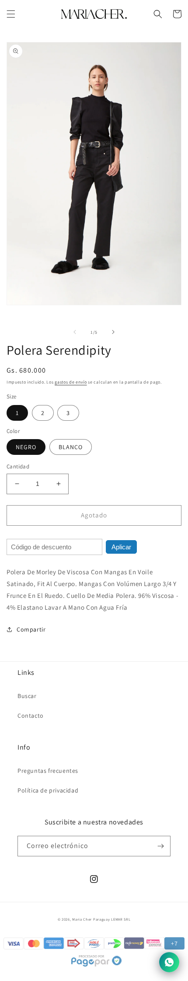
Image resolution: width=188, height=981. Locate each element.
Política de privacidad (47, 790)
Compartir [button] (31, 629)
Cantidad (18, 466)
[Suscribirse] (160, 846)
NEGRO (26, 447)
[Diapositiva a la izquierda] (74, 332)
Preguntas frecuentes (47, 771)
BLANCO (71, 447)
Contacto (30, 715)
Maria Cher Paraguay (91, 919)
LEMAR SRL (120, 919)
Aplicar (121, 547)
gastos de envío (71, 382)
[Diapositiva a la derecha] (113, 332)
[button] (11, 14)
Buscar (27, 696)
